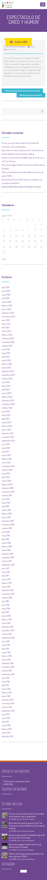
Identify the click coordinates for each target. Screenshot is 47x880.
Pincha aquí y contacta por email (16, 781)
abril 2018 (5, 539)
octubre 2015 (7, 634)
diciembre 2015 (7, 627)
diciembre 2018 (7, 521)
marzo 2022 (6, 422)
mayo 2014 (6, 681)
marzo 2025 (6, 331)
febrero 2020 (7, 484)
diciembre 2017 (7, 554)
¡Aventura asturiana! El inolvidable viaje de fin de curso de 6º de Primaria (27, 836)
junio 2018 (5, 532)
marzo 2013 (6, 725)
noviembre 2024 (8, 342)
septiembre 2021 (8, 440)
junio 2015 (5, 641)
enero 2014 (6, 696)
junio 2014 (5, 678)
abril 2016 (5, 612)
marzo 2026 (6, 302)
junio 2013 (5, 714)
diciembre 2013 (7, 700)
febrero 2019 (7, 513)
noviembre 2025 (8, 316)
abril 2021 (5, 451)
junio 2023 (6, 382)
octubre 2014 (7, 670)
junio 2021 (5, 444)
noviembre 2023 (8, 375)
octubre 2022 (7, 408)
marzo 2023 (6, 393)
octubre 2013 (7, 707)
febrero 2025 (7, 335)
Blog (32, 46)
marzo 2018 (6, 543)
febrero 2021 (7, 459)
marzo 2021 (6, 455)
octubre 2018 (7, 528)
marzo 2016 (6, 616)
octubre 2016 (7, 597)
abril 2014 (5, 685)
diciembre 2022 (8, 400)
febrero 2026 (7, 305)
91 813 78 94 (8, 784)
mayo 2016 (6, 608)
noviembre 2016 (8, 594)
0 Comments (12, 49)
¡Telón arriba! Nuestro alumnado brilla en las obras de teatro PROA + (26, 855)
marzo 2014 (6, 689)
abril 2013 (5, 721)
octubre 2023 (7, 378)
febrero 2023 (7, 397)
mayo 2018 (6, 535)
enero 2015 (6, 659)
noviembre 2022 (8, 404)
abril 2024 (5, 356)
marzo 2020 (6, 481)
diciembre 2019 (7, 488)
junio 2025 (6, 320)
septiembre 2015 (8, 637)
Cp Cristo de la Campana (16, 46)
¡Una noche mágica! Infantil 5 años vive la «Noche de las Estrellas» (25, 845)
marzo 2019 (6, 510)
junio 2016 (5, 605)
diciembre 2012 (7, 736)
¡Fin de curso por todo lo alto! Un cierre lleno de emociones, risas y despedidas (26, 815)
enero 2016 (6, 623)
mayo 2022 (6, 415)
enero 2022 (6, 429)
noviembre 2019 (8, 491)
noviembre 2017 (8, 557)
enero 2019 (6, 517)
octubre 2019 (7, 495)
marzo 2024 (6, 360)
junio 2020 (6, 473)
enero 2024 (6, 367)
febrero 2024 (7, 364)
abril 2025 (6, 327)
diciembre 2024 (8, 338)
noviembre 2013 (8, 703)
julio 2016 (5, 601)
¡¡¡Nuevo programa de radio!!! (30, 95)
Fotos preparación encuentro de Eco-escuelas (23, 91)
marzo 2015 (6, 652)
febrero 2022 (7, 426)
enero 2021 (6, 462)
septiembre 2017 (8, 564)
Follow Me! (23, 871)
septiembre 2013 (8, 710)
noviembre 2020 (8, 466)
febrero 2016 (7, 619)
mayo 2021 (6, 448)
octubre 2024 (7, 345)
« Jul (3, 259)
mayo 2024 (6, 353)
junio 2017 (5, 568)
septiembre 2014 (8, 674)
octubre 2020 (7, 470)
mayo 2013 (6, 718)
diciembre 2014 (7, 663)
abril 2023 (6, 389)
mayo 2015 (6, 645)
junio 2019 (5, 499)
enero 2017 (6, 586)
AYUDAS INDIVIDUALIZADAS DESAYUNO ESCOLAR (21, 187)
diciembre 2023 (8, 371)
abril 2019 (5, 506)
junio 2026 (6, 291)
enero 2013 (6, 732)
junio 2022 (6, 411)
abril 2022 (6, 418)
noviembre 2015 (8, 630)
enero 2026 (6, 309)
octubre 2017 (7, 561)
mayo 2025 (6, 324)
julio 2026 (5, 287)
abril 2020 (6, 477)
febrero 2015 (7, 656)
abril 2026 (6, 298)
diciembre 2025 (8, 313)
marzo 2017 (6, 579)
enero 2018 (6, 550)
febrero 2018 (7, 546)
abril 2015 (5, 648)
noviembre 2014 (8, 667)
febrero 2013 (7, 729)
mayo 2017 (6, 572)
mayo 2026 (6, 294)
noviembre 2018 (8, 524)
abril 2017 (5, 575)
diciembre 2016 (7, 590)
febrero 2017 (7, 583)
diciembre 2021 (7, 433)
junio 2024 (6, 349)
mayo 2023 (6, 386)
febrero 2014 (7, 692)
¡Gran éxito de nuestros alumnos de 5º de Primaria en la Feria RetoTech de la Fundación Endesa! (27, 826)
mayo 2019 (6, 502)
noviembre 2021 (8, 437)
